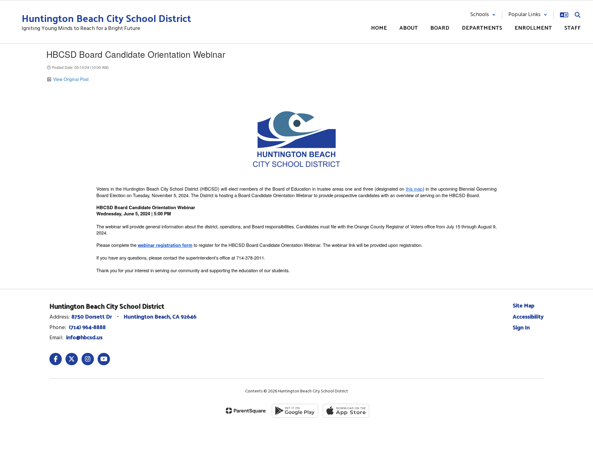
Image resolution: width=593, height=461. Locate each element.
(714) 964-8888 (87, 327)
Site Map (523, 305)
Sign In (521, 327)
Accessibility (528, 316)
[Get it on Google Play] (295, 411)
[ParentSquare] (245, 410)
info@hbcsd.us (84, 337)
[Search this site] (577, 15)
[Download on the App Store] (346, 411)
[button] (483, 14)
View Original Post (71, 79)
